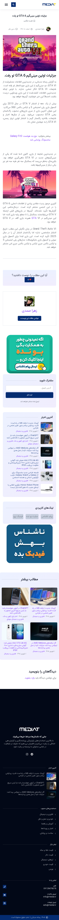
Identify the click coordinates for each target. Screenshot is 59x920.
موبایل (30, 443)
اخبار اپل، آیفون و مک (21, 441)
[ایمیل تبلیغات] (4, 903)
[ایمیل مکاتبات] (4, 895)
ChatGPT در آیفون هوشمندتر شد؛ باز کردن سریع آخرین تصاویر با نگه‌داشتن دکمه (22, 436)
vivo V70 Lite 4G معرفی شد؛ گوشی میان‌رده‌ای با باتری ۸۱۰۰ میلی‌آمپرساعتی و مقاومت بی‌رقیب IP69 (23, 463)
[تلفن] (4, 886)
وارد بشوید (30, 678)
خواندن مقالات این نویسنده (29, 318)
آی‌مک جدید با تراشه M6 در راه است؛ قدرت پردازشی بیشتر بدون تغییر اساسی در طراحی (22, 426)
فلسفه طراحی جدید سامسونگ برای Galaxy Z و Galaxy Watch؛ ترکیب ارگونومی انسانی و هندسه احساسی (24, 475)
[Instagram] (27, 754)
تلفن (54, 885)
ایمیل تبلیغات (52, 902)
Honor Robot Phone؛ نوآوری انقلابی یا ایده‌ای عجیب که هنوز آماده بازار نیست (23, 486)
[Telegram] (32, 754)
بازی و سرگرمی (28, 20)
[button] (6, 4)
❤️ (29, 279)
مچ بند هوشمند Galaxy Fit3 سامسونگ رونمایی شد (30, 138)
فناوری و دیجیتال (22, 431)
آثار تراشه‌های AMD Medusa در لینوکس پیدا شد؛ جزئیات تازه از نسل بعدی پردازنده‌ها (23, 450)
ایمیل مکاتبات (51, 894)
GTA (34, 218)
